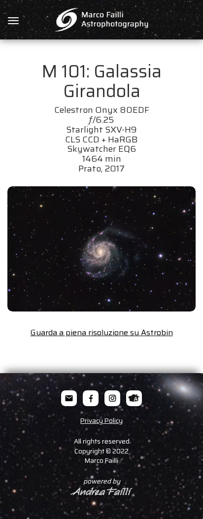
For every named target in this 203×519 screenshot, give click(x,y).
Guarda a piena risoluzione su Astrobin (102, 332)
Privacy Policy (101, 420)
